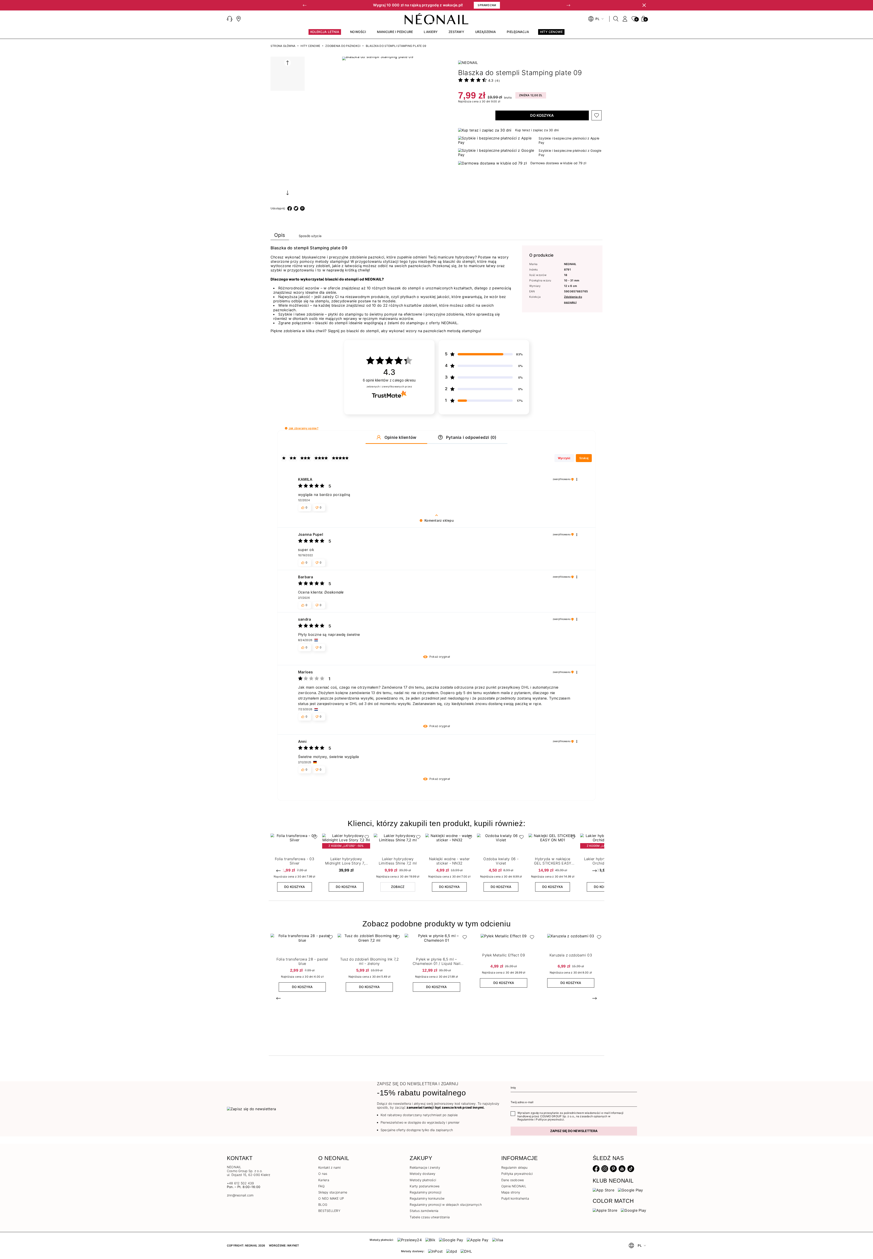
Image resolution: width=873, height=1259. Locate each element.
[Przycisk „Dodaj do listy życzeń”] (597, 115)
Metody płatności (423, 1180)
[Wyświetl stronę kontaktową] (238, 19)
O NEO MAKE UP (331, 1198)
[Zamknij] (644, 5)
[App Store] (603, 1190)
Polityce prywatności (550, 1119)
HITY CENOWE (310, 46)
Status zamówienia (424, 1211)
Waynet (293, 1245)
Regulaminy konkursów (427, 1198)
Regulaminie (525, 1119)
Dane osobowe (512, 1180)
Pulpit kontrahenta (515, 1198)
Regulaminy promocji (425, 1192)
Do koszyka (542, 115)
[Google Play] (630, 1190)
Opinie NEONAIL (513, 1186)
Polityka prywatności (517, 1174)
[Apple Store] (605, 1210)
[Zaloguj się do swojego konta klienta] (625, 19)
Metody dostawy (422, 1174)
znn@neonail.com (240, 1195)
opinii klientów (389, 380)
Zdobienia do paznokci (342, 46)
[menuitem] (325, 34)
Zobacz (397, 887)
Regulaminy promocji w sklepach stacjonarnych (446, 1204)
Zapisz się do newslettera (573, 1131)
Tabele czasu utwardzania (430, 1217)
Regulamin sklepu (514, 1167)
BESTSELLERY (329, 1211)
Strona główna (283, 46)
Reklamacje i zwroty (425, 1167)
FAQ (321, 1186)
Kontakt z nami (329, 1167)
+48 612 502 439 (240, 1183)
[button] (304, 5)
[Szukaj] (616, 19)
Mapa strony (510, 1192)
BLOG (322, 1204)
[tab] (280, 236)
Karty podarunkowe (424, 1186)
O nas (322, 1174)
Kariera (323, 1180)
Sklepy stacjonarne (332, 1192)
